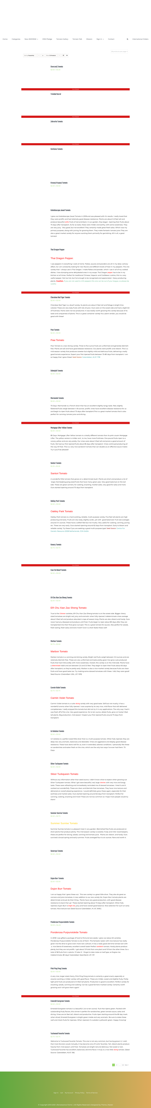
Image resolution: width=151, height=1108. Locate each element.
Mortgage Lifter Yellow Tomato (61, 428)
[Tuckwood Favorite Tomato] (33, 1033)
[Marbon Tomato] (33, 641)
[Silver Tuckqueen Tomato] (33, 764)
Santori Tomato (56, 463)
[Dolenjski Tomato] (33, 371)
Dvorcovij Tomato (57, 66)
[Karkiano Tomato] (33, 149)
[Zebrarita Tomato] (33, 121)
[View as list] (67, 55)
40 (123, 1065)
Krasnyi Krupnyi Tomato (59, 183)
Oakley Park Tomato (58, 501)
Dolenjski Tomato (57, 371)
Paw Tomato (55, 330)
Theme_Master (107, 1105)
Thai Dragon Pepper (57, 249)
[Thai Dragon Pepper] (33, 249)
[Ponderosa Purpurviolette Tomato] (33, 922)
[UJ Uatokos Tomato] (33, 731)
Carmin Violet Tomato (58, 687)
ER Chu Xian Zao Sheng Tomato (61, 597)
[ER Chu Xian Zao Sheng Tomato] (33, 597)
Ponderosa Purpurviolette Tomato (62, 922)
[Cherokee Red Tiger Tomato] (33, 297)
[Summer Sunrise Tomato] (33, 813)
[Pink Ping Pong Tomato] (33, 968)
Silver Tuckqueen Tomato (59, 764)
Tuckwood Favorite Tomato (60, 1033)
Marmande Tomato (57, 398)
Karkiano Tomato (57, 149)
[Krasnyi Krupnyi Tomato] (33, 183)
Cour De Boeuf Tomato (58, 570)
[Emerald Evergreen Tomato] (33, 1001)
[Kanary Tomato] (33, 544)
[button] (127, 39)
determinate (56, 665)
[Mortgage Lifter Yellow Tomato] (33, 428)
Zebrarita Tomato (57, 121)
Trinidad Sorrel (56, 94)
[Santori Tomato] (33, 463)
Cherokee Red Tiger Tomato (60, 297)
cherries (103, 782)
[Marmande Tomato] (33, 398)
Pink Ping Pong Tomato (59, 968)
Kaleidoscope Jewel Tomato (60, 210)
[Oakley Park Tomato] (33, 501)
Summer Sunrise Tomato (59, 813)
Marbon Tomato (56, 641)
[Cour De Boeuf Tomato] (33, 570)
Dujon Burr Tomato (57, 878)
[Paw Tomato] (33, 330)
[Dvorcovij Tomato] (33, 67)
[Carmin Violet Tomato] (33, 687)
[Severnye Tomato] (33, 851)
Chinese (62, 613)
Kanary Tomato (56, 544)
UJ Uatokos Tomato (57, 731)
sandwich (100, 946)
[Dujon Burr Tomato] (33, 878)
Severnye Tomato (57, 851)
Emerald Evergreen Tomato (60, 1001)
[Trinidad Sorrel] (33, 94)
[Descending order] (42, 55)
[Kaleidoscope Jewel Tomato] (33, 210)
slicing (78, 703)
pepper (110, 272)
